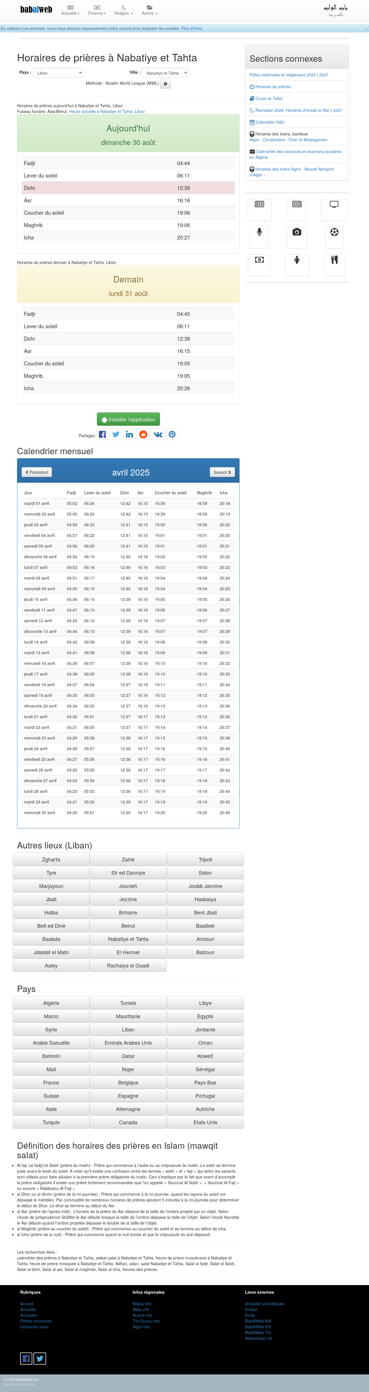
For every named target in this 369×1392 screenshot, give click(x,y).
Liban (128, 1029)
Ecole (250, 1315)
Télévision (334, 214)
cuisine (334, 269)
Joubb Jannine (205, 885)
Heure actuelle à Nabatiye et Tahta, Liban (107, 111)
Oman (205, 1042)
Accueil (26, 1303)
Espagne (128, 1095)
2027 (323, 75)
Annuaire (28, 1315)
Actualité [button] (69, 13)
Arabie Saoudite (51, 1042)
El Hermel (128, 952)
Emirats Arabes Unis (128, 1042)
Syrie (51, 1029)
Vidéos (297, 241)
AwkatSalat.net (258, 1338)
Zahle (128, 859)
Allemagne (128, 1108)
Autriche (205, 1108)
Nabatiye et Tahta (128, 938)
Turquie (51, 1122)
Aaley (51, 965)
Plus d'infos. (192, 28)
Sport (334, 241)
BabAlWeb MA (258, 1321)
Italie (51, 1108)
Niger (128, 1069)
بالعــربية (336, 14)
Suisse (51, 1095)
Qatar (128, 1055)
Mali (51, 1069)
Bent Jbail (205, 912)
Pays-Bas (205, 1082)
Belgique (128, 1082)
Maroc (51, 1016)
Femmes (297, 269)
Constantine (274, 139)
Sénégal (205, 1069)
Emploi (251, 1309)
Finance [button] (95, 13)
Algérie (51, 1002)
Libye (205, 1002)
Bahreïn (51, 1055)
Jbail (51, 899)
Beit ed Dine (51, 925)
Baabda (51, 938)
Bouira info (142, 1315)
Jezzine (128, 899)
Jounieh (128, 885)
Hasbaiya (205, 899)
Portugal (205, 1095)
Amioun (205, 938)
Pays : (25, 72)
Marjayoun (51, 885)
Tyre (51, 872)
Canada (128, 1122)
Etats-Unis (205, 1122)
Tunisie (128, 1002)
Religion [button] (122, 13)
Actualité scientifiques (264, 1303)
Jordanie (205, 1029)
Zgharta (51, 859)
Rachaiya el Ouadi (128, 965)
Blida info (141, 1309)
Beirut (128, 925)
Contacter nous (34, 1326)
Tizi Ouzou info (146, 1321)
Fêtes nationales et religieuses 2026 (283, 75)
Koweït (205, 1055)
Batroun (205, 952)
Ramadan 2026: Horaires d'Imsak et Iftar (292, 110)
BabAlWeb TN (258, 1332)
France (51, 1082)
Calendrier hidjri (270, 122)
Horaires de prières (272, 86)
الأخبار (297, 214)
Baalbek (205, 925)
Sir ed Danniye (128, 872)
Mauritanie (128, 1016)
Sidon (205, 872)
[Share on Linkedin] (129, 435)
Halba (51, 912)
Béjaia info (142, 1303)
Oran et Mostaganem (308, 139)
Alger (254, 139)
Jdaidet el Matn (51, 952)
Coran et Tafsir (269, 98)
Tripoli (205, 859)
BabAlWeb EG (258, 1326)
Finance (259, 269)
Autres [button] (148, 13)
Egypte (205, 1016)
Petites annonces (36, 1321)
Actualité (259, 214)
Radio (259, 241)
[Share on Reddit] (143, 435)
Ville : (134, 72)
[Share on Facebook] (102, 435)
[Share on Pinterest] (172, 435)
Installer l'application (131, 419)
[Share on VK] (158, 435)
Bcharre (128, 912)
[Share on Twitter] (116, 435)
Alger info (141, 1326)
